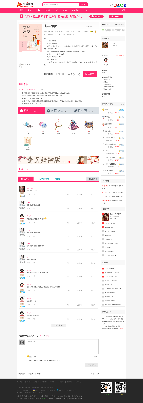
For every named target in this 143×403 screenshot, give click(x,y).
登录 (111, 5)
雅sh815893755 (111, 138)
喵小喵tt (108, 131)
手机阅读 (60, 74)
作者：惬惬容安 (114, 216)
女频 (38, 10)
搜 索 (83, 4)
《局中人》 (105, 82)
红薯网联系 (44, 398)
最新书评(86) (44, 179)
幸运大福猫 (30, 188)
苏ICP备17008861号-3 (23, 390)
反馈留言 (78, 382)
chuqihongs (105, 200)
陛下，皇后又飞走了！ (112, 276)
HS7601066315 (111, 164)
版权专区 (121, 10)
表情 (30, 357)
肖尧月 (97, 374)
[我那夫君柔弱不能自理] (105, 217)
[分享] (79, 73)
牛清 (107, 151)
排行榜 (47, 10)
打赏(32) (57, 179)
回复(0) (93, 194)
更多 (122, 104)
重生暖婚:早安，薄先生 (112, 272)
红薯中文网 (21, 374)
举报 (121, 328)
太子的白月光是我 (110, 255)
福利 (65, 10)
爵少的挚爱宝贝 (110, 300)
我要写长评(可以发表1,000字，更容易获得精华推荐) (44, 360)
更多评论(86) (59, 325)
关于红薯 (19, 382)
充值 (86, 10)
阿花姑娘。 (105, 185)
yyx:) (28, 202)
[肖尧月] (105, 45)
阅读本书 (89, 74)
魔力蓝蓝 (108, 124)
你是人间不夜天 (110, 235)
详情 (68, 194)
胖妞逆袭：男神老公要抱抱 (113, 304)
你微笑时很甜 (109, 227)
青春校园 (50, 31)
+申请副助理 (120, 55)
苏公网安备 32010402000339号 (45, 390)
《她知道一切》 (107, 89)
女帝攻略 (108, 247)
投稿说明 (44, 382)
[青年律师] (30, 38)
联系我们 (27, 382)
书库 (57, 10)
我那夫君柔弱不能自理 (118, 214)
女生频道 (30, 374)
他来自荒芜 (108, 284)
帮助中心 (53, 382)
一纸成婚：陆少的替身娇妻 (113, 288)
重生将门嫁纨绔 (110, 251)
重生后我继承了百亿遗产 (112, 243)
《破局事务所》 (107, 84)
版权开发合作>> (119, 24)
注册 (47, 336)
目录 (72, 74)
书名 (35, 357)
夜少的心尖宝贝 (110, 292)
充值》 (21, 67)
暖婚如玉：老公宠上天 (112, 280)
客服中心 (69, 382)
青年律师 (38, 374)
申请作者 (75, 10)
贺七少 (29, 216)
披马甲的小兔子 (110, 144)
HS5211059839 (110, 157)
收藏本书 (48, 74)
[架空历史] (113, 218)
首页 (21, 10)
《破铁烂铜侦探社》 (108, 86)
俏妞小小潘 (109, 170)
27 (66, 111)
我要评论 (93, 179)
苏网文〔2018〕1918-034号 (67, 390)
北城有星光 (108, 239)
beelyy (107, 117)
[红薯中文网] (25, 8)
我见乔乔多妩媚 (110, 223)
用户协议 (36, 382)
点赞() (79, 194)
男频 (29, 10)
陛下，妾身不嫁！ (110, 268)
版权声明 (61, 382)
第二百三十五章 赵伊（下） (28, 89)
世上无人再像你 (110, 231)
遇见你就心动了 (110, 296)
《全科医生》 (106, 79)
